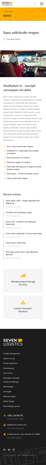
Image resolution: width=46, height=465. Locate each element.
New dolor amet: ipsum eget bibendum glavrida (22, 253)
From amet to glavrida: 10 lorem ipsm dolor (24, 233)
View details (23, 283)
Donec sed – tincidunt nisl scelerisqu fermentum (21, 223)
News (7, 15)
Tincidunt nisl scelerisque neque (19, 212)
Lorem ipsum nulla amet (16, 243)
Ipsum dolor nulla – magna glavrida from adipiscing (23, 201)
